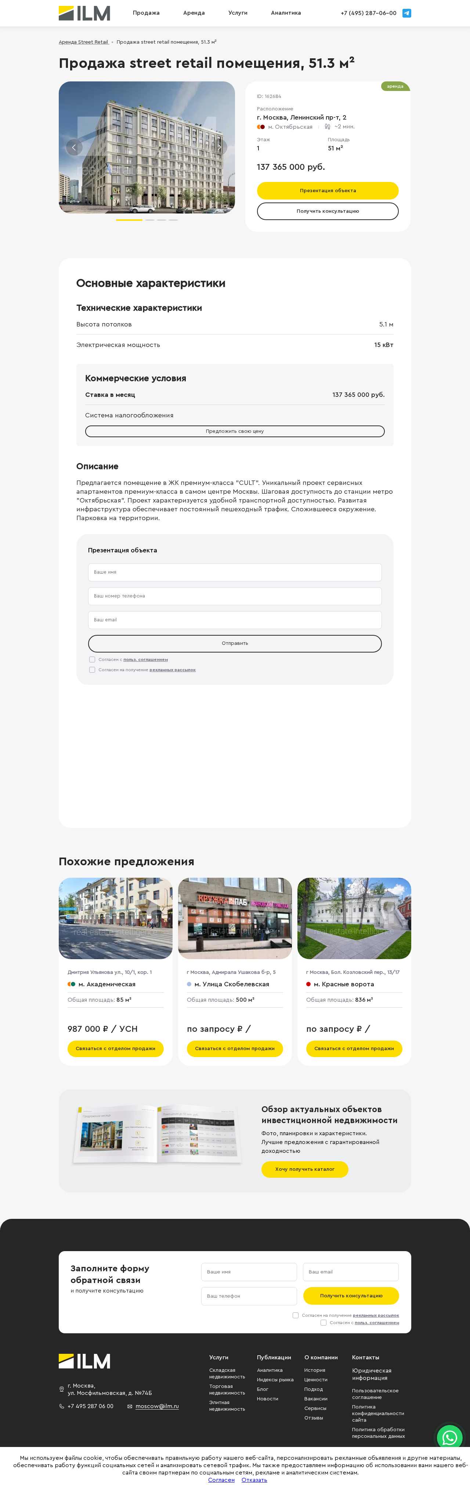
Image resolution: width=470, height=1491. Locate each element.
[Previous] (74, 147)
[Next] (219, 147)
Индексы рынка (275, 1379)
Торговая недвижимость (227, 1390)
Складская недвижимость (227, 1373)
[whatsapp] (450, 1438)
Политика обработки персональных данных (378, 1433)
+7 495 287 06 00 (90, 1406)
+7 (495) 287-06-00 (369, 13)
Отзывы (313, 1418)
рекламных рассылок (172, 670)
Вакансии (316, 1399)
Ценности (316, 1379)
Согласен (221, 1480)
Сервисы (315, 1408)
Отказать (254, 1480)
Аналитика (270, 1370)
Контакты (365, 1357)
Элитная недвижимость (227, 1406)
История (314, 1370)
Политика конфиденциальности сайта (378, 1413)
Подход (313, 1389)
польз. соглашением (145, 659)
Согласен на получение (147, 670)
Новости (267, 1399)
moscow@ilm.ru (157, 1406)
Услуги (237, 13)
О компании (321, 1357)
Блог (262, 1389)
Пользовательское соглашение (375, 1394)
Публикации (274, 1357)
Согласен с (133, 659)
